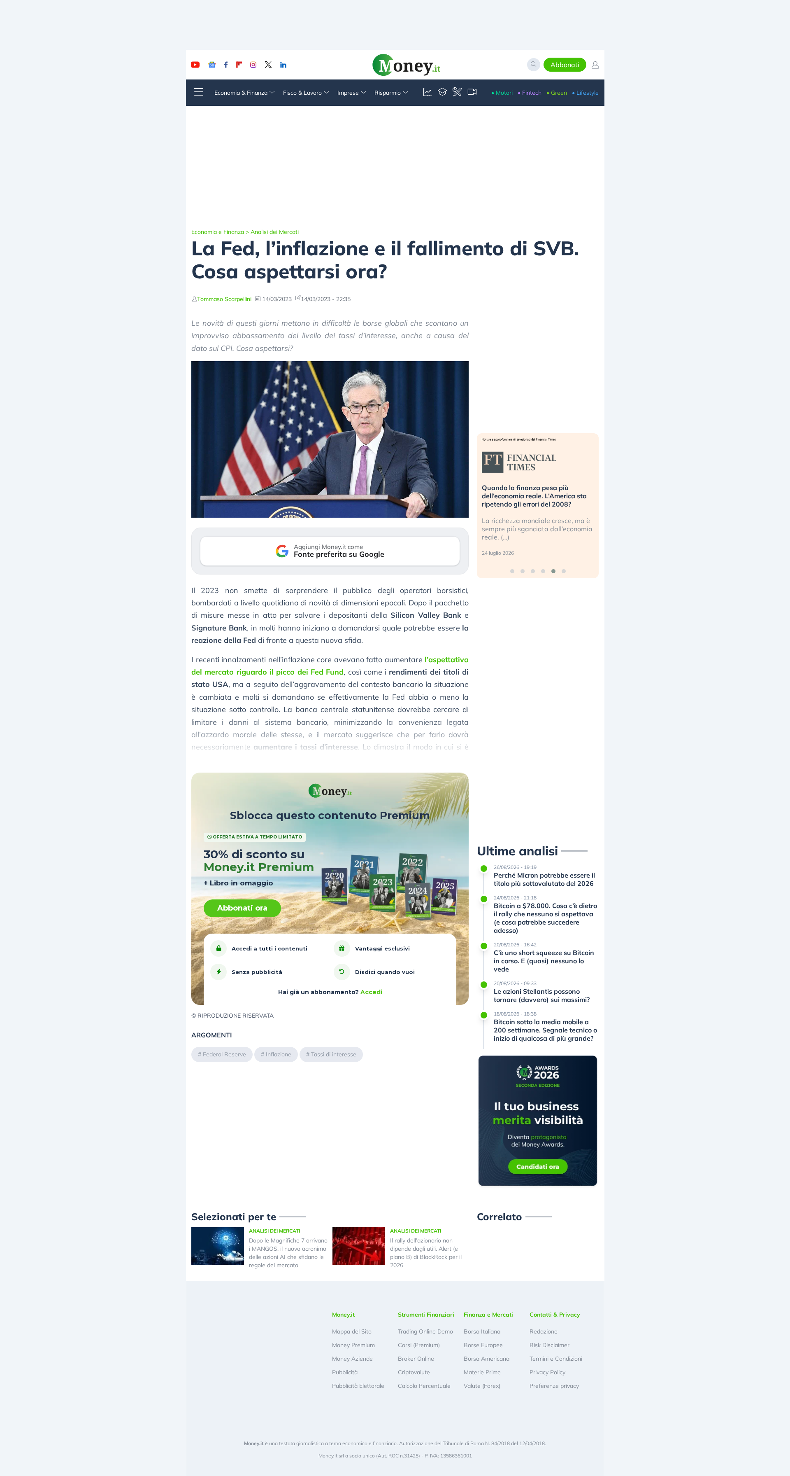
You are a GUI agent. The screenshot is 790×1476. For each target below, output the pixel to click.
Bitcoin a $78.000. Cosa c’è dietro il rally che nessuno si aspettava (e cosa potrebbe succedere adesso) (545, 917)
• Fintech (529, 92)
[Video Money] (472, 92)
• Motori (502, 92)
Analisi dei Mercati (275, 232)
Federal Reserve (224, 1054)
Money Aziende (352, 1358)
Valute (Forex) (482, 1386)
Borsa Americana (486, 1358)
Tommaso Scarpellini (224, 299)
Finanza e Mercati (488, 1314)
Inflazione (278, 1054)
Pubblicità (345, 1372)
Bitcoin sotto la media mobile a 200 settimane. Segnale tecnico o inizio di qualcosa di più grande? (545, 1030)
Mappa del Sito (352, 1331)
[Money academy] (442, 92)
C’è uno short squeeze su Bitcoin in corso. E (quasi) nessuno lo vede (544, 960)
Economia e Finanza (217, 232)
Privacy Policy (547, 1372)
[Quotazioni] (427, 92)
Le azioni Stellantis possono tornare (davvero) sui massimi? (542, 995)
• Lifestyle (585, 92)
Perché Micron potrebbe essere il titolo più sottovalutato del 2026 (544, 879)
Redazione (544, 1331)
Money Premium (353, 1345)
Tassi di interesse (333, 1054)
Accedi (371, 992)
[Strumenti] (457, 92)
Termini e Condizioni (556, 1358)
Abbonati (565, 65)
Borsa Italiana (482, 1331)
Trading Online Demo (425, 1331)
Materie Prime (482, 1372)
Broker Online (416, 1358)
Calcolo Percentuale (424, 1386)
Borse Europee (483, 1345)
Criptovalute (414, 1372)
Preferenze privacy (554, 1386)
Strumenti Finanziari (426, 1314)
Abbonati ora (242, 908)
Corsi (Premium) (419, 1345)
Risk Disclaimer (549, 1345)
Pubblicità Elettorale (358, 1386)
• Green (556, 92)
